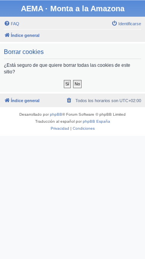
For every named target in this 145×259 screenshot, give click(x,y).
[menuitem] (11, 23)
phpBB (56, 114)
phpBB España (96, 121)
